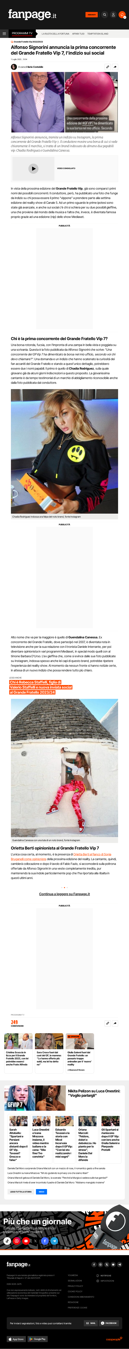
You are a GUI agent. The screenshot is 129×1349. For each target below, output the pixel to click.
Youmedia (73, 1275)
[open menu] (4, 33)
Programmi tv (22, 33)
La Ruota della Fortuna (55, 33)
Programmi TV (17, 1015)
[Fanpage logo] (28, 14)
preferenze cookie (77, 1307)
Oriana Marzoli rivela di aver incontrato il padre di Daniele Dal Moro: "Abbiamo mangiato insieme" (56, 1182)
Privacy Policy (75, 1286)
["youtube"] (26, 1241)
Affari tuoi (78, 33)
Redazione (73, 1302)
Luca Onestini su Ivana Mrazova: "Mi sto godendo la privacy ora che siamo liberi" (48, 1173)
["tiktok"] (7, 1241)
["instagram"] (16, 1241)
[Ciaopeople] (114, 1340)
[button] (115, 67)
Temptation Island (97, 33)
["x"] (35, 1241)
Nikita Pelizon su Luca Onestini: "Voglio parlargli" (94, 1093)
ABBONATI (92, 15)
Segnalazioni (75, 1280)
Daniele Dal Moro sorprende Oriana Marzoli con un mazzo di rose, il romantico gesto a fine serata (56, 1168)
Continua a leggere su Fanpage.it (64, 894)
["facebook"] (45, 1241)
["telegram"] (54, 1241)
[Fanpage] (18, 1264)
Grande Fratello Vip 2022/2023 (28, 42)
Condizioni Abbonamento (81, 1297)
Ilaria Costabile (35, 66)
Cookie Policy (75, 1291)
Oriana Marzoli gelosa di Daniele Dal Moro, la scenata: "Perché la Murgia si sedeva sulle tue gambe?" (58, 1177)
